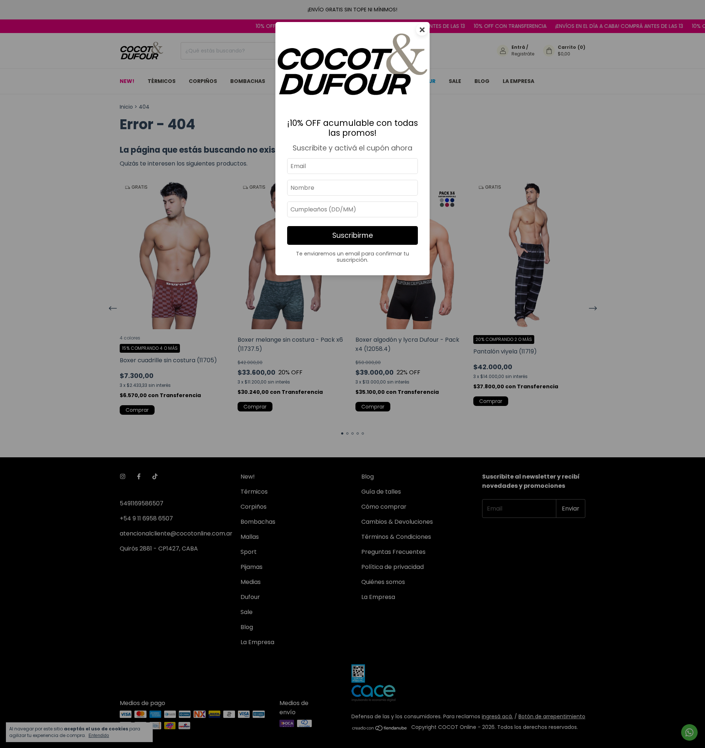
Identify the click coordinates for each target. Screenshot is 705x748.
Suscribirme (352, 235)
